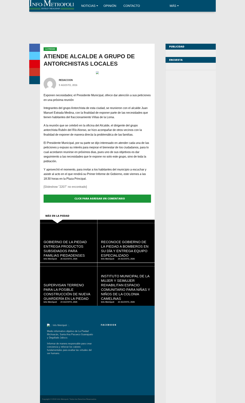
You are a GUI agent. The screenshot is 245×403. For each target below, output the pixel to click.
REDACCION (66, 80)
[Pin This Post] (34, 64)
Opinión (109, 6)
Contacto (131, 6)
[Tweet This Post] (34, 56)
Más (173, 6)
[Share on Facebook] (34, 48)
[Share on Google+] (34, 72)
